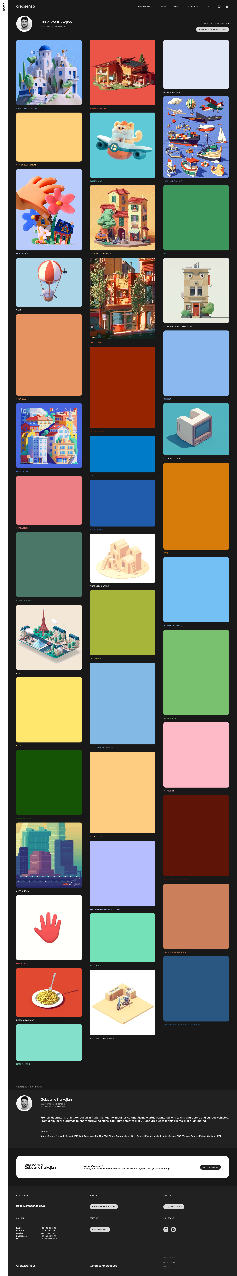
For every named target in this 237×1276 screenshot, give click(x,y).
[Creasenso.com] (25, 6)
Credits (166, 1266)
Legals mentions (169, 1258)
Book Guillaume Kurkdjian (212, 29)
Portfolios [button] (144, 7)
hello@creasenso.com (30, 1206)
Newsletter (176, 1207)
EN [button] (208, 7)
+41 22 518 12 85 (48, 1233)
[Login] (227, 6)
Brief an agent (100, 1229)
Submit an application (103, 1207)
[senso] (4, 7)
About (177, 7)
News (163, 7)
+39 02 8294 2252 (49, 1239)
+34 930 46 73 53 (48, 1236)
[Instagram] (219, 6)
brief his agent (210, 1167)
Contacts (193, 7)
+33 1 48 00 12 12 (48, 1228)
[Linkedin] (173, 1229)
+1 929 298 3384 (48, 1231)
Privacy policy (169, 1262)
